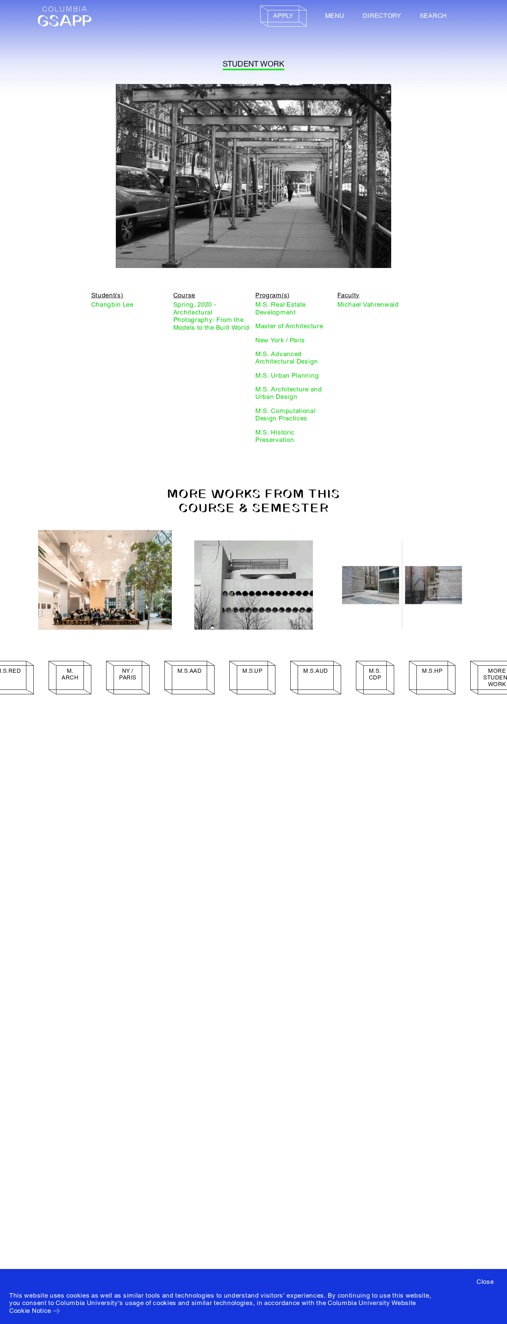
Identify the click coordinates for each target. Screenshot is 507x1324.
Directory (382, 16)
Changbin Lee (112, 305)
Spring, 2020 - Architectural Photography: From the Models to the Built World (211, 316)
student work (254, 64)
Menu (334, 16)
